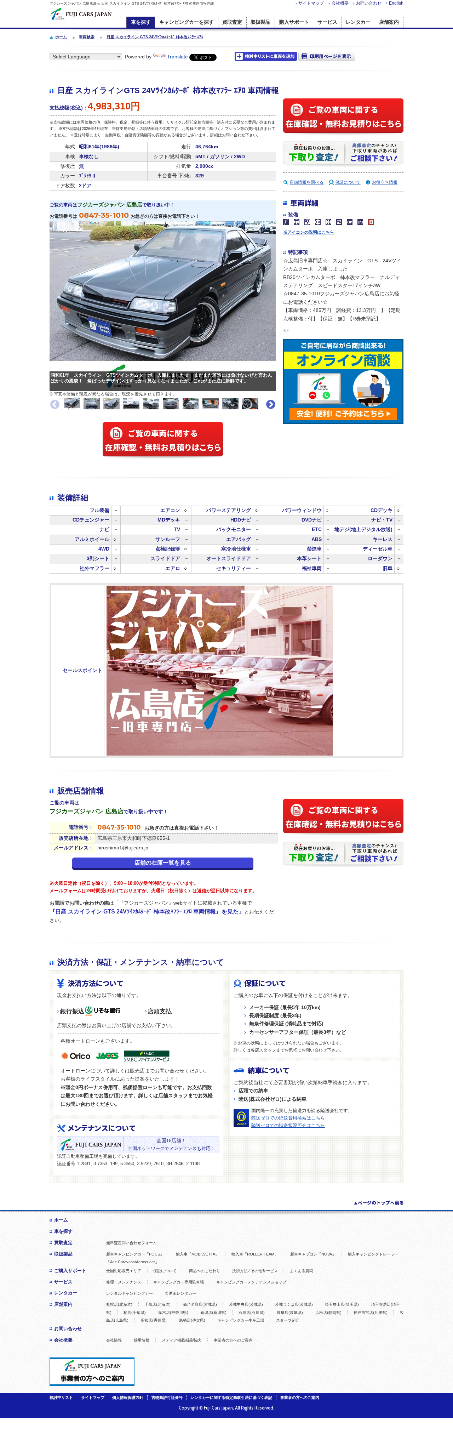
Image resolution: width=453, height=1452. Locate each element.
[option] (72, 404)
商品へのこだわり (204, 1271)
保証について (348, 182)
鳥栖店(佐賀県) (192, 1320)
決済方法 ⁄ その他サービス (255, 1271)
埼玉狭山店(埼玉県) (342, 1304)
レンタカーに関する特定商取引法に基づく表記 (231, 1397)
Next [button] (270, 404)
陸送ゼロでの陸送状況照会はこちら (288, 1125)
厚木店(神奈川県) (173, 1312)
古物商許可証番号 (167, 1397)
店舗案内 (389, 22)
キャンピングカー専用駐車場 (178, 1282)
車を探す (141, 22)
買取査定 (232, 22)
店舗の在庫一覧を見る (162, 863)
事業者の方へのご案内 (233, 1340)
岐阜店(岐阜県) (290, 1312)
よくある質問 (301, 1271)
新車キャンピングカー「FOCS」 (135, 1254)
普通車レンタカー (180, 1293)
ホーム (61, 1220)
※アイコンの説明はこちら (308, 232)
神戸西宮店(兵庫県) (371, 1312)
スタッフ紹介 (287, 1320)
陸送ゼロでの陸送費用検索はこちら (288, 1118)
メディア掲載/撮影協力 (182, 1340)
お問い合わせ (369, 3)
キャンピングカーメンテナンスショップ (251, 1282)
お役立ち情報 (384, 182)
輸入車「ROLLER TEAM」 (254, 1254)
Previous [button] (55, 404)
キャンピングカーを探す (186, 22)
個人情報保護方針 (127, 1397)
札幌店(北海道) (119, 1304)
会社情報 (114, 1340)
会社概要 (340, 3)
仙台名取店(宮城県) (200, 1304)
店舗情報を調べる (306, 182)
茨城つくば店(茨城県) (294, 1304)
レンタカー (358, 22)
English (396, 3)
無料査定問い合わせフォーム (131, 1243)
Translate (177, 56)
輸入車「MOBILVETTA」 (197, 1254)
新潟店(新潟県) (213, 1312)
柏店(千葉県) (135, 1312)
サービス (327, 22)
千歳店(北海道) (157, 1304)
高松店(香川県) (154, 1320)
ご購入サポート (70, 1270)
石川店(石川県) (252, 1312)
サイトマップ (311, 3)
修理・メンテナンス (123, 1282)
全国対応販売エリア (123, 1271)
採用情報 (141, 1340)
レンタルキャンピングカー (129, 1293)
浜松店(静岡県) (328, 1312)
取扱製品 (260, 22)
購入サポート (294, 22)
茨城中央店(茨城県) (246, 1304)
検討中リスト (61, 1397)
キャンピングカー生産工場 (240, 1320)
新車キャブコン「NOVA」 (313, 1254)
